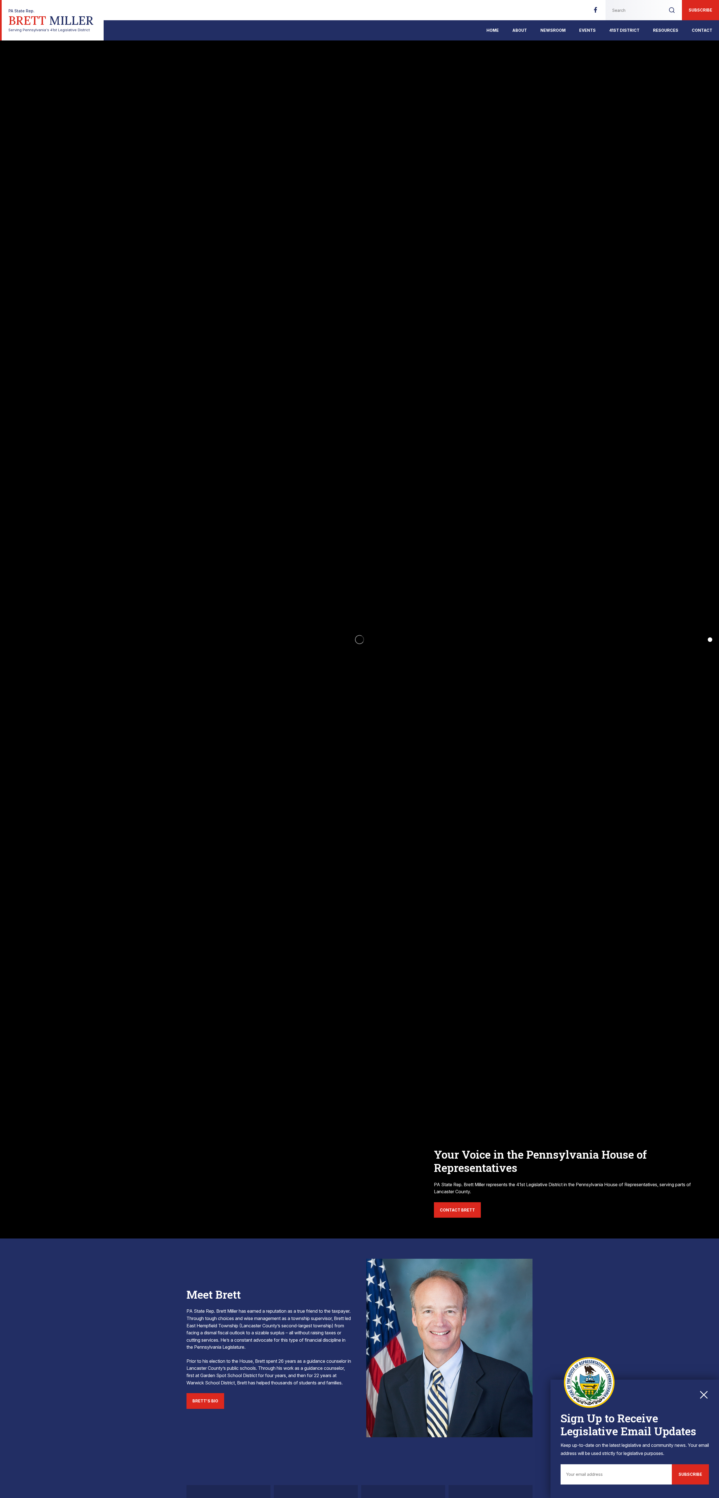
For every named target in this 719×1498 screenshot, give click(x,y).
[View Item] (710, 639)
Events (587, 30)
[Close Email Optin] (704, 1395)
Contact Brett (457, 1210)
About (519, 30)
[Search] (672, 10)
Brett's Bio (205, 1400)
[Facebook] (595, 11)
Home (492, 30)
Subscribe (700, 10)
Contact (702, 30)
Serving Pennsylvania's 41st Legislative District (51, 20)
